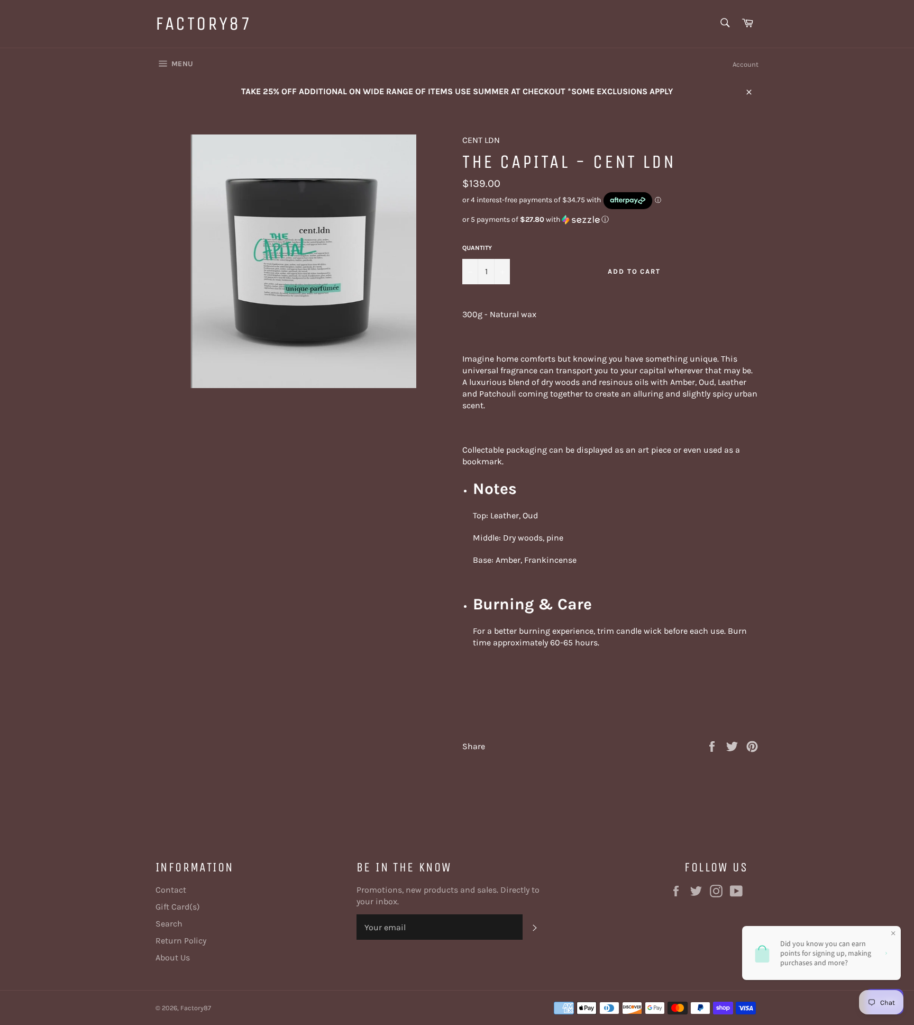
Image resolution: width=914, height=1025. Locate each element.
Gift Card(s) (178, 907)
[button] (610, 219)
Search (169, 924)
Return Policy (181, 941)
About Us (173, 957)
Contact (171, 890)
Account (745, 64)
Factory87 (204, 23)
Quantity (477, 247)
